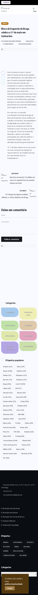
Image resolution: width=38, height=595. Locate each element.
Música (7, 423)
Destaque (6, 546)
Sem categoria (18, 551)
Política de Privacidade (11, 525)
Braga (7, 384)
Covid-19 (20, 384)
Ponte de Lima (9, 427)
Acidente (7, 366)
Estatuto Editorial (9, 521)
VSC (6, 458)
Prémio (24, 427)
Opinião (28, 336)
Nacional (9, 336)
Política (29, 423)
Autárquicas (21, 375)
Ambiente (21, 371)
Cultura (7, 388)
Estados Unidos (9, 401)
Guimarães (8, 419)
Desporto (10, 325)
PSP (17, 432)
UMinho (7, 449)
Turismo (25, 445)
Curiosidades (28, 314)
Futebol (7, 410)
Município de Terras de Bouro (13, 517)
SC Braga (19, 436)
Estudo (25, 401)
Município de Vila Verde (11, 508)
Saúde (7, 436)
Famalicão (22, 406)
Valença (20, 449)
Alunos (21, 366)
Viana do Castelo (10, 453)
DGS (18, 388)
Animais (7, 375)
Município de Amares (10, 513)
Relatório (29, 432)
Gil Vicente (8, 414)
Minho (28, 325)
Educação (7, 393)
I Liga (22, 419)
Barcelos (7, 379)
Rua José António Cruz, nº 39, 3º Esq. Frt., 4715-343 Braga (18, 486)
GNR (21, 414)
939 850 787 (7, 491)
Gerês (20, 410)
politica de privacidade (13, 584)
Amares (10, 312)
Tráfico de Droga (10, 445)
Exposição (8, 406)
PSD (6, 432)
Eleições (21, 393)
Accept (9, 588)
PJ (17, 423)
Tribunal (26, 440)
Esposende (21, 397)
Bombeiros (21, 379)
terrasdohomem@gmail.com (12, 495)
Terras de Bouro (10, 348)
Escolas (7, 397)
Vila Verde (28, 346)
